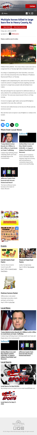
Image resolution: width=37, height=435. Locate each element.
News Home (7, 27)
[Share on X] (12, 125)
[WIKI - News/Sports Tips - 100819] (18, 218)
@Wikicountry (15, 33)
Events (4, 246)
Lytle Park (11, 302)
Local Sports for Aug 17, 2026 (8, 403)
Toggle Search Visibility (35, 13)
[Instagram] (32, 13)
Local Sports (6, 362)
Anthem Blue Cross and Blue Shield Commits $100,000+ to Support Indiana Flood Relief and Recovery (8, 355)
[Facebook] (27, 13)
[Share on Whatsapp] (17, 125)
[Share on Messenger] (7, 125)
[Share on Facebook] (3, 125)
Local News (5, 308)
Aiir (23, 431)
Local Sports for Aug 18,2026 (10, 386)
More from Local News (20, 27)
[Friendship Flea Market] (18, 201)
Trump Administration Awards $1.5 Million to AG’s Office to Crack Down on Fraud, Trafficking (9, 147)
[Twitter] (18, 428)
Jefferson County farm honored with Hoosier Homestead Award (8, 180)
